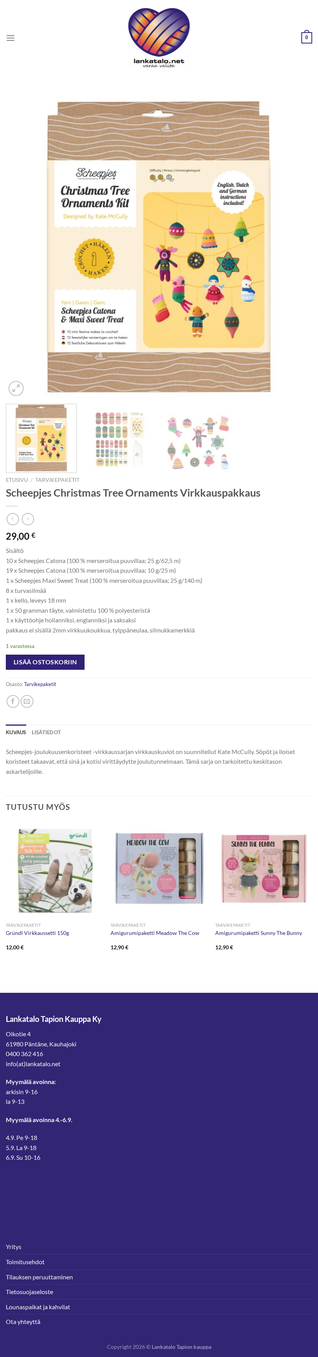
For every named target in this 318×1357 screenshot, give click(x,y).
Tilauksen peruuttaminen (39, 1277)
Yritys (13, 1246)
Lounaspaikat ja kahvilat (38, 1306)
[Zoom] (16, 388)
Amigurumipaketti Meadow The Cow (155, 933)
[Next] (296, 244)
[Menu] (10, 37)
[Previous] (22, 244)
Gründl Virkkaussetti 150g (37, 933)
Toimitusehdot (25, 1261)
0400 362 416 (24, 1053)
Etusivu (17, 480)
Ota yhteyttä (23, 1321)
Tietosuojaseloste (29, 1291)
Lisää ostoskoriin (45, 662)
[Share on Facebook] (13, 701)
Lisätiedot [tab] (46, 732)
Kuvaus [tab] (16, 732)
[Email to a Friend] (27, 701)
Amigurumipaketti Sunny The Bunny (258, 933)
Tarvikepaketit (57, 480)
